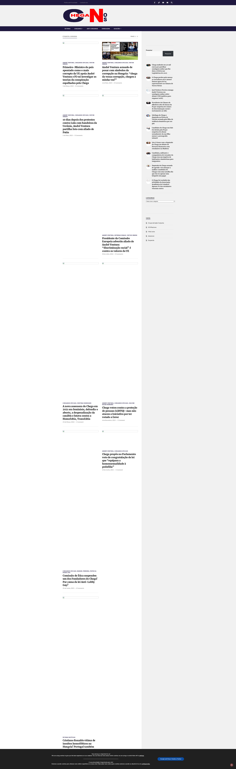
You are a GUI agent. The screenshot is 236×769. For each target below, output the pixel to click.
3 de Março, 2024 (68, 86)
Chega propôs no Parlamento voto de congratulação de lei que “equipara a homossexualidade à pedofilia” (119, 460)
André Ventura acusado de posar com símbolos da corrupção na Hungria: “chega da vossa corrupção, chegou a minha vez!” (119, 73)
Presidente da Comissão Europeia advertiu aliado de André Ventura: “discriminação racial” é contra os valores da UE (118, 245)
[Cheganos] (118, 16)
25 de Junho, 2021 (68, 588)
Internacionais (120, 235)
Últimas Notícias (69, 737)
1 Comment (80, 422)
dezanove (151, 236)
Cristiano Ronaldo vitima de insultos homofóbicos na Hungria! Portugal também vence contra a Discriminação (80, 745)
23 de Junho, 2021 (108, 470)
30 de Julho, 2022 (107, 254)
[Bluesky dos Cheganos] (159, 2)
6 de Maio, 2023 (107, 83)
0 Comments (79, 86)
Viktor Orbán (132, 235)
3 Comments (78, 135)
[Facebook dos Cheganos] (154, 2)
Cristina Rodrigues (84, 403)
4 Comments (80, 588)
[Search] (171, 2)
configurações (146, 764)
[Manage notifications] (231, 764)
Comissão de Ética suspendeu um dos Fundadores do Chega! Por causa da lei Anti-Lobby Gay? (80, 580)
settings (141, 756)
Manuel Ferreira (83, 571)
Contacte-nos (84, 2)
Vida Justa (151, 231)
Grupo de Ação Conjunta (156, 223)
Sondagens (106, 28)
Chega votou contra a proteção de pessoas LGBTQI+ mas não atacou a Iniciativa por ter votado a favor (119, 412)
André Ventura (68, 62)
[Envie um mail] (167, 2)
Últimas (67, 28)
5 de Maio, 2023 (68, 135)
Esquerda (151, 240)
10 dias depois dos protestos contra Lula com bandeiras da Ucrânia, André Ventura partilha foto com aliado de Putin (80, 126)
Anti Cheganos (92, 28)
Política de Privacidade (70, 2)
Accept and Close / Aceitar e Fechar (170, 759)
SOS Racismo (152, 227)
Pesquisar (149, 50)
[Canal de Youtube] (163, 2)
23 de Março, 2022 (68, 422)
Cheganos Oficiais (81, 62)
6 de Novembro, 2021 (109, 420)
